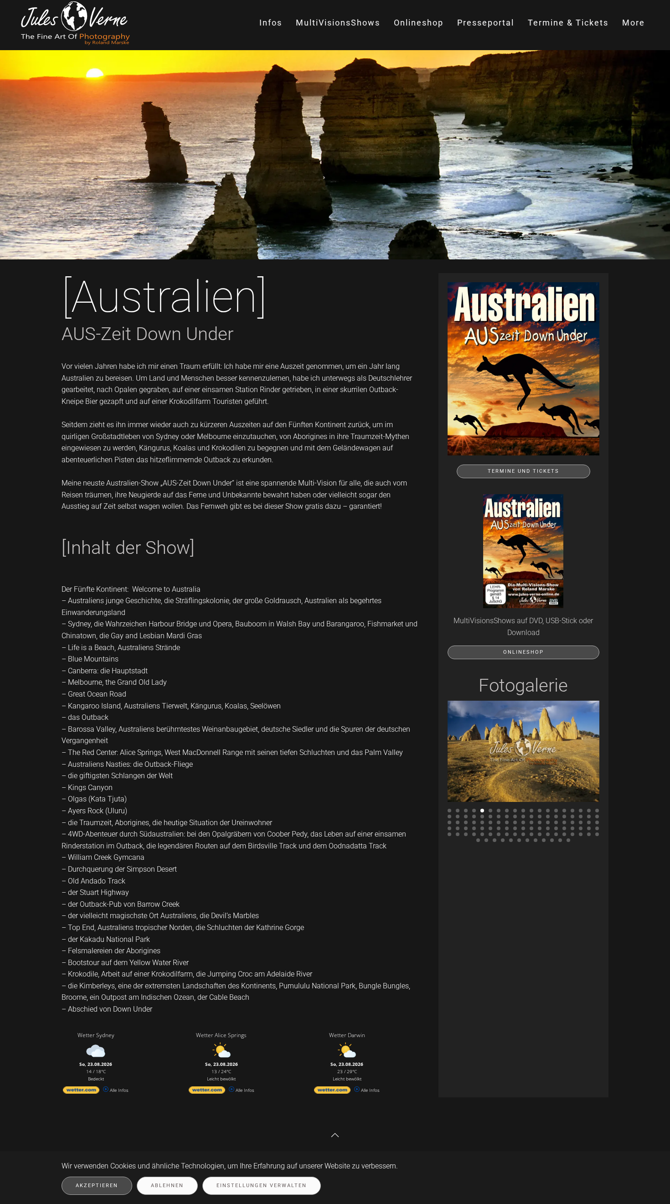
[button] (335, 1135)
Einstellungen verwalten (261, 1185)
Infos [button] (270, 22)
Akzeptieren (97, 1185)
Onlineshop (523, 652)
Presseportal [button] (485, 22)
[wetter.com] (81, 1092)
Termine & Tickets (568, 22)
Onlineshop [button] (418, 22)
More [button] (633, 22)
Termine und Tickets (523, 471)
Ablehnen (167, 1185)
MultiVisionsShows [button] (338, 22)
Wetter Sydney (95, 1035)
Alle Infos (118, 1090)
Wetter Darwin (347, 1035)
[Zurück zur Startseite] (76, 23)
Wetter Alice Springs (221, 1035)
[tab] (449, 810)
